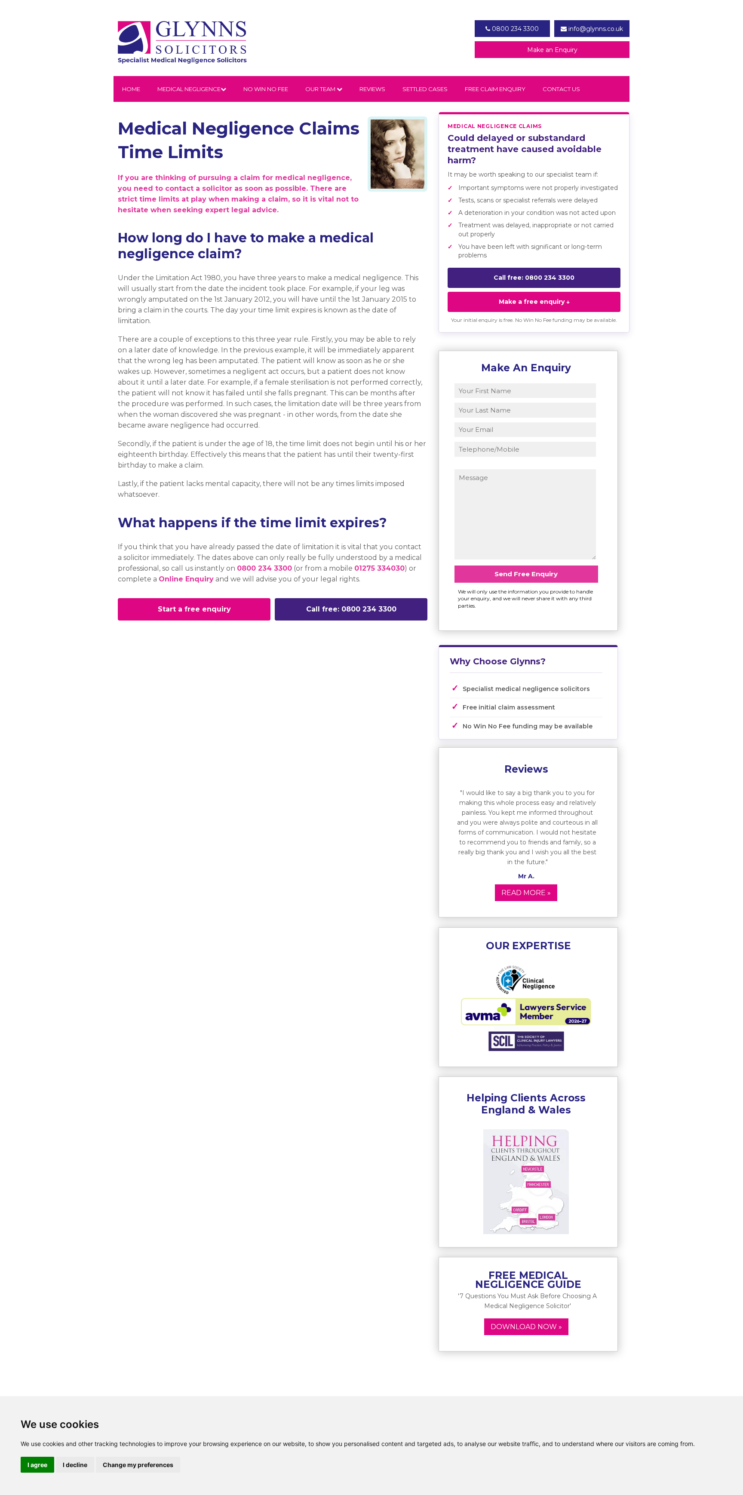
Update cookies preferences (156, 644)
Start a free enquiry (194, 609)
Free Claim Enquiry (495, 89)
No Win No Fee (265, 89)
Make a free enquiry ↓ (534, 302)
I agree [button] (37, 1464)
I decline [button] (75, 1464)
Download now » (526, 1327)
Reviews (372, 89)
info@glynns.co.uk (595, 29)
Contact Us (561, 89)
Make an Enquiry (552, 50)
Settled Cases (425, 89)
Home (131, 89)
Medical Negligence (189, 89)
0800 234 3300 (514, 29)
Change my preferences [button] (138, 1464)
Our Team (321, 89)
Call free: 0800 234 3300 (351, 609)
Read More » (526, 893)
